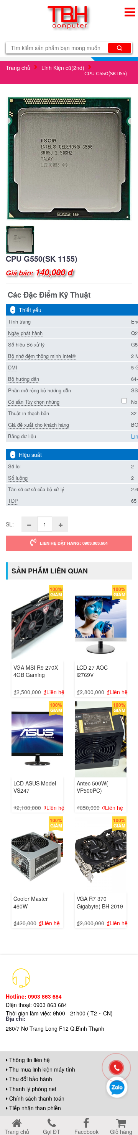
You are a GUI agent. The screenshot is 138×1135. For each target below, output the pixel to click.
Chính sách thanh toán (36, 1098)
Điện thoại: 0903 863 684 (36, 1005)
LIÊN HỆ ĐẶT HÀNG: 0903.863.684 (72, 543)
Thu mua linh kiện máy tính (41, 1069)
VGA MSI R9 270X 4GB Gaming (35, 671)
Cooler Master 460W (30, 902)
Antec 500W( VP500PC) (92, 786)
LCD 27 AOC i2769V (92, 671)
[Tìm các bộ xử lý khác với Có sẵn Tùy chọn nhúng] (124, 399)
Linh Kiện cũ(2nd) (62, 67)
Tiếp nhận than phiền (34, 1108)
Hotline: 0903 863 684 (34, 996)
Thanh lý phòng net (32, 1089)
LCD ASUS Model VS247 (34, 786)
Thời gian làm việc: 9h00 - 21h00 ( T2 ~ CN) (59, 1013)
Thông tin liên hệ (29, 1060)
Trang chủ (18, 67)
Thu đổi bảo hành (30, 1079)
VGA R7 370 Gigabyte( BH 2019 (100, 902)
